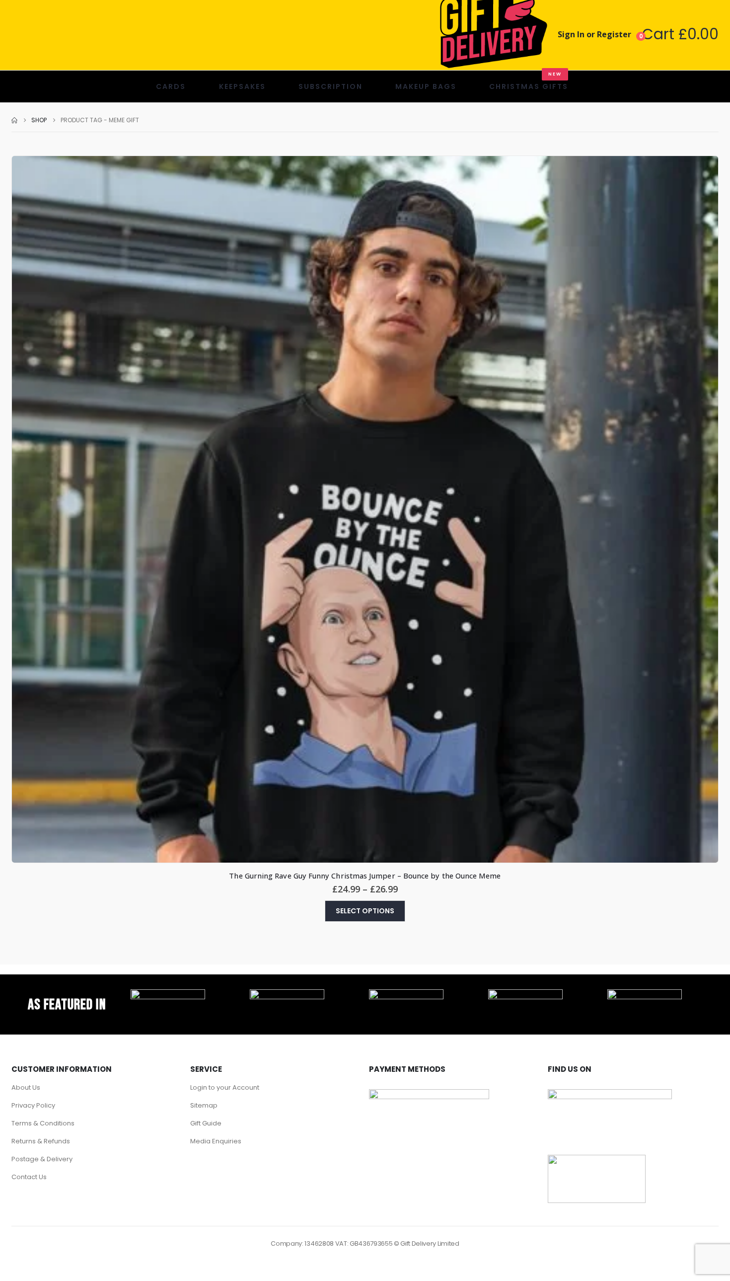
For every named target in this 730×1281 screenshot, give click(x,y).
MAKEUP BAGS (425, 86)
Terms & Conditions (42, 1123)
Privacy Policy (33, 1105)
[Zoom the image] (168, 995)
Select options (365, 911)
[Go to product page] (365, 509)
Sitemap (204, 1105)
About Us (25, 1087)
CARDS (171, 86)
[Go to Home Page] (14, 120)
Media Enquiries (215, 1141)
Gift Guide (205, 1123)
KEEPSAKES (242, 86)
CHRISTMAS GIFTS (528, 81)
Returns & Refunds (40, 1141)
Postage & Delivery (42, 1159)
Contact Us (29, 1177)
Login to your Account (224, 1087)
